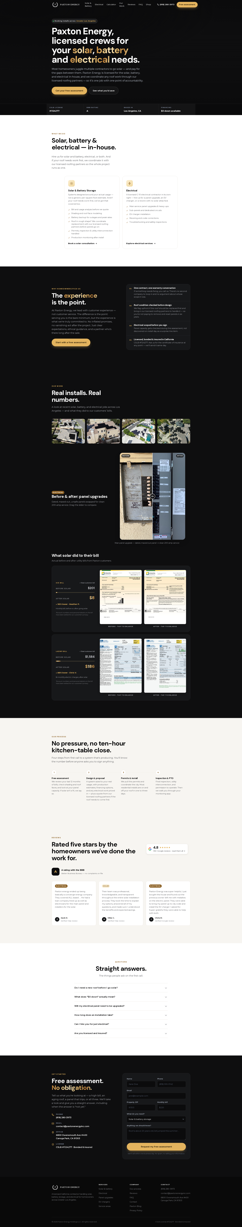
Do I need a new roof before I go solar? (96, 987)
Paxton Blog (135, 1206)
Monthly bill (162, 1102)
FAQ (141, 4)
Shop (148, 4)
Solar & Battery (88, 4)
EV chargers (104, 1202)
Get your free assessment (69, 90)
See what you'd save (104, 90)
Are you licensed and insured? (90, 1033)
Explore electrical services (139, 243)
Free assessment (187, 4)
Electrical (99, 4)
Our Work (121, 4)
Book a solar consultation (81, 243)
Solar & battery (105, 1189)
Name (129, 1079)
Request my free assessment (156, 1146)
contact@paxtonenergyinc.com (72, 1126)
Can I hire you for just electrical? (91, 1024)
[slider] (152, 496)
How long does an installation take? (93, 1015)
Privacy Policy (136, 1210)
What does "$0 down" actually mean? (94, 997)
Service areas (105, 1206)
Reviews (131, 4)
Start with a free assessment (71, 342)
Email (129, 1090)
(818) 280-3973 (63, 1117)
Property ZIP (132, 1102)
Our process (135, 1189)
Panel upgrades (106, 1197)
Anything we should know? (139, 1126)
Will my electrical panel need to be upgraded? (99, 1006)
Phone (160, 1079)
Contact (133, 1202)
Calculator (111, 4)
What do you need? (136, 1114)
